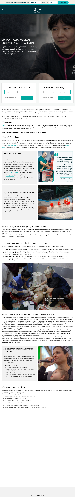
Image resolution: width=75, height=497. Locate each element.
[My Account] (69, 9)
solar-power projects (12, 145)
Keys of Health (10, 176)
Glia (3, 125)
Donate (63, 2)
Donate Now (27, 98)
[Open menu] (1, 9)
